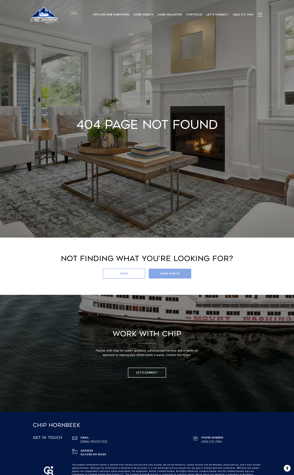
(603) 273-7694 (211, 441)
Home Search (170, 273)
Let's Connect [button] (147, 372)
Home (124, 273)
